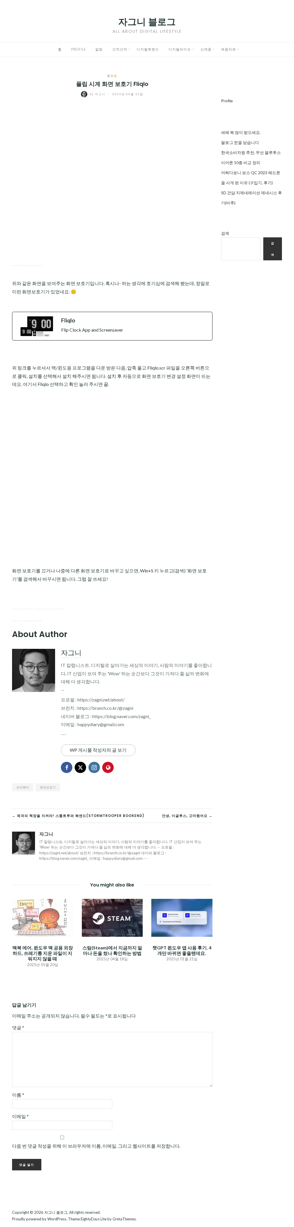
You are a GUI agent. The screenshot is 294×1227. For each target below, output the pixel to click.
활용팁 (112, 75)
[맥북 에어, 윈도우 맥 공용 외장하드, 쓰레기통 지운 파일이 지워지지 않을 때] (42, 917)
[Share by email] (37, 261)
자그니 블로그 (147, 21)
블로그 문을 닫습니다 (240, 142)
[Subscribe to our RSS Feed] (37, 604)
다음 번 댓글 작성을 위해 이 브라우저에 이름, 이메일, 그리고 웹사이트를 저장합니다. (96, 1146)
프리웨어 (22, 787)
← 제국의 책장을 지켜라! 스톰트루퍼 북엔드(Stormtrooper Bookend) (78, 815)
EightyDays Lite (94, 1219)
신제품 (206, 49)
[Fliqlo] (112, 326)
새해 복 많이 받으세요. (241, 132)
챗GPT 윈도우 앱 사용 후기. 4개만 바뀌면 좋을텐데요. (181, 950)
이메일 (20, 1116)
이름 (18, 1094)
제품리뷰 (228, 49)
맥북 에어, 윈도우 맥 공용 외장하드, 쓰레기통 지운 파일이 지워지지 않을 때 (42, 953)
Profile (78, 49)
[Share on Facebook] (16, 261)
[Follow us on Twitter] (27, 604)
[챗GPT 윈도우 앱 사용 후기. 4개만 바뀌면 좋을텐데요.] (181, 917)
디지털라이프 (180, 49)
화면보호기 (48, 787)
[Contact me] (59, 604)
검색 (225, 233)
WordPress (56, 1219)
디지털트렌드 (148, 49)
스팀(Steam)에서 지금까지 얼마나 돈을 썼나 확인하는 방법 (112, 950)
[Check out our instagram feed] (48, 604)
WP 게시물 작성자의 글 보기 (98, 750)
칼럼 (99, 49)
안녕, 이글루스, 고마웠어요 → (187, 815)
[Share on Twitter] (27, 261)
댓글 (18, 1027)
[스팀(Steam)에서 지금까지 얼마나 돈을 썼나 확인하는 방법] (112, 917)
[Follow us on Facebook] (16, 604)
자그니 (98, 94)
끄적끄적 (119, 49)
